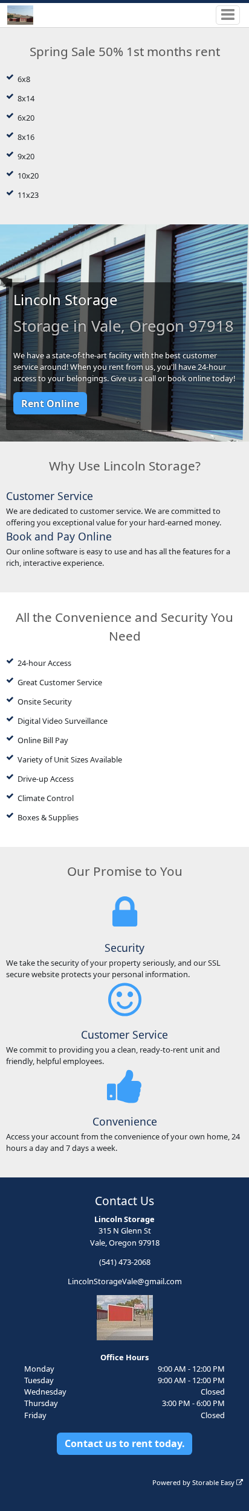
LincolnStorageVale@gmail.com (125, 1281)
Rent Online (50, 403)
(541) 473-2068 (124, 1261)
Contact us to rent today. (125, 1443)
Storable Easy (214, 1482)
